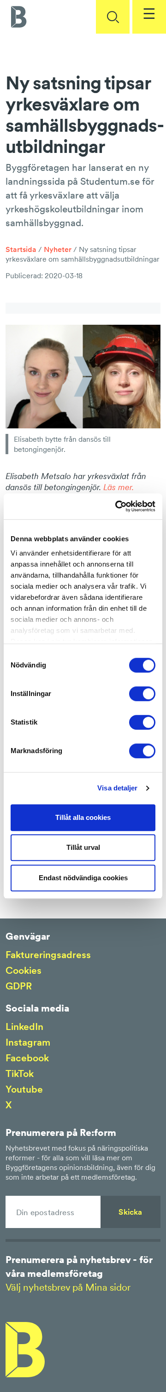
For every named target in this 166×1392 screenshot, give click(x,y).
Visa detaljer (117, 788)
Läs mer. (118, 487)
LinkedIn (24, 1026)
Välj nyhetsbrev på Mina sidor (68, 1287)
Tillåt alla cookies (83, 817)
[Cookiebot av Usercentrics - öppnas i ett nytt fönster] (117, 506)
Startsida (21, 249)
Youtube (24, 1089)
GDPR (19, 986)
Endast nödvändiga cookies (83, 878)
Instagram (28, 1042)
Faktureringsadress (48, 954)
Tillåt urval (83, 847)
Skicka (130, 1212)
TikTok (20, 1073)
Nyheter (57, 249)
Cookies (24, 970)
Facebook (27, 1058)
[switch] (142, 693)
